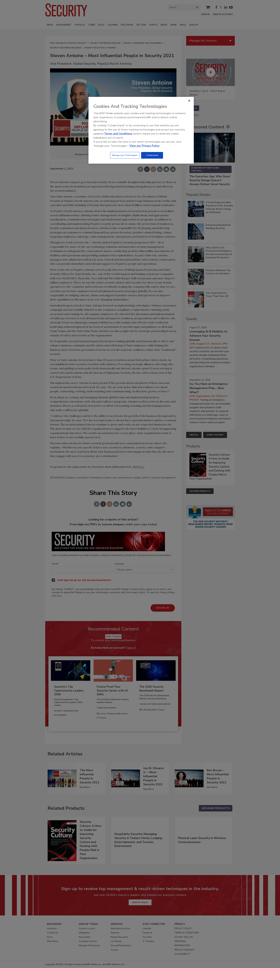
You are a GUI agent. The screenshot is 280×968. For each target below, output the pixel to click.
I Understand (152, 155)
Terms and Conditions (118, 133)
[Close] (189, 100)
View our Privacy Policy (144, 146)
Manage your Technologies (125, 155)
